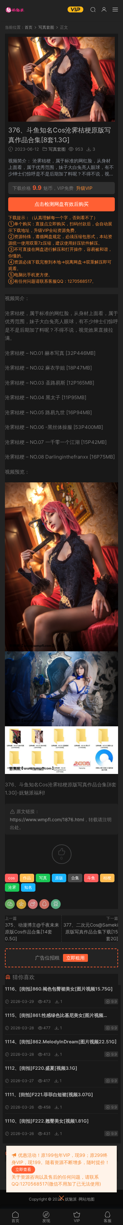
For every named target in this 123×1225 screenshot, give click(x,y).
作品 (27, 877)
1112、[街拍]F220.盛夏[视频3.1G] (41, 1068)
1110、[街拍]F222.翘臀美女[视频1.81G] (47, 1121)
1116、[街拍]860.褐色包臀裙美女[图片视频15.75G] (59, 988)
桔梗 (107, 877)
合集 (75, 877)
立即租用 (75, 957)
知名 (28, 887)
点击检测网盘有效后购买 (61, 204)
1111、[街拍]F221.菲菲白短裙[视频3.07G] (49, 1094)
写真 (43, 877)
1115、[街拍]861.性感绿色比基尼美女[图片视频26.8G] (54, 1015)
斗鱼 (91, 877)
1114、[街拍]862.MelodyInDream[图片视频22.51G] (61, 1041)
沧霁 (12, 887)
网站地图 (86, 1199)
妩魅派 (71, 1199)
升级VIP (84, 188)
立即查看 (23, 1169)
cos (11, 877)
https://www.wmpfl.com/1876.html (47, 819)
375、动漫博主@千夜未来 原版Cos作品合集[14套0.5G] (32, 931)
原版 (59, 877)
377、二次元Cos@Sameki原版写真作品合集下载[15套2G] (90, 931)
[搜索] (93, 9)
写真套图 (57, 149)
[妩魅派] (15, 10)
